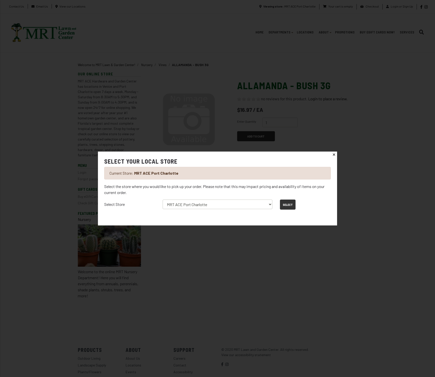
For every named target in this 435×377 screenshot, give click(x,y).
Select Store (114, 204)
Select (288, 204)
